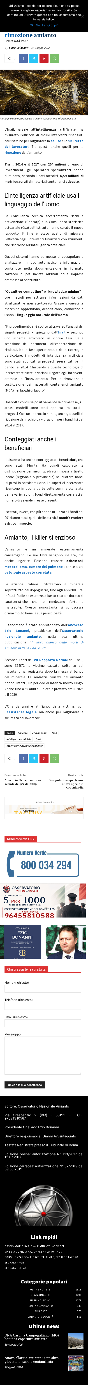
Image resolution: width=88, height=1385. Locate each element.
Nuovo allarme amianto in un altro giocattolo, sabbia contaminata (32, 1360)
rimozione (13, 152)
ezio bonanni (39, 733)
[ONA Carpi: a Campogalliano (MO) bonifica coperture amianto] (75, 1341)
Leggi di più (50, 25)
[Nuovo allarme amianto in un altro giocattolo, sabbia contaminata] (75, 1363)
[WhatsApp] (54, 58)
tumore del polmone (46, 566)
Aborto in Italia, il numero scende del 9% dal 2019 (23, 782)
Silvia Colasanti (18, 48)
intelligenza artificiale (18, 739)
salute (56, 141)
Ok (32, 25)
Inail (54, 733)
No (38, 25)
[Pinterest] (44, 58)
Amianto (23, 733)
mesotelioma (16, 566)
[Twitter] (33, 58)
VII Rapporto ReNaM (51, 659)
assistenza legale (22, 712)
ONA (38, 739)
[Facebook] (23, 58)
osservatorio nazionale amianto (24, 745)
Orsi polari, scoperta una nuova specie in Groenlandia (66, 784)
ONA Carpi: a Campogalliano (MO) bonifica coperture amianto (32, 1337)
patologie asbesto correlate (28, 572)
